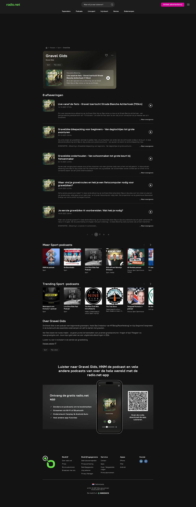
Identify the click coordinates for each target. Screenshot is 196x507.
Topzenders (66, 11)
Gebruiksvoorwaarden (89, 460)
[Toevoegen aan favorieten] (106, 55)
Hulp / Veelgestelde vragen (107, 468)
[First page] (87, 234)
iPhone (122, 460)
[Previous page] (92, 234)
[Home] (46, 48)
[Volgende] (150, 244)
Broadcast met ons (68, 470)
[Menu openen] (188, 4)
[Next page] (104, 234)
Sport (48, 65)
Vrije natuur (57, 65)
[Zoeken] (112, 4)
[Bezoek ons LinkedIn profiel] (141, 461)
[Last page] (108, 234)
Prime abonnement (107, 473)
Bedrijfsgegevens (87, 467)
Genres (116, 11)
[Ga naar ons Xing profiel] (146, 461)
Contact (103, 460)
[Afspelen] (108, 78)
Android (123, 467)
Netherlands (99, 484)
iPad (121, 464)
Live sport (91, 11)
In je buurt (104, 11)
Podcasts (79, 11)
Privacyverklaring (87, 464)
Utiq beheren (86, 470)
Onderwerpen (129, 11)
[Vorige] (144, 244)
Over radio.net (67, 460)
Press (64, 464)
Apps (102, 464)
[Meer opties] (112, 55)
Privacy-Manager (87, 474)
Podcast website (48, 344)
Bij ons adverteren (68, 467)
